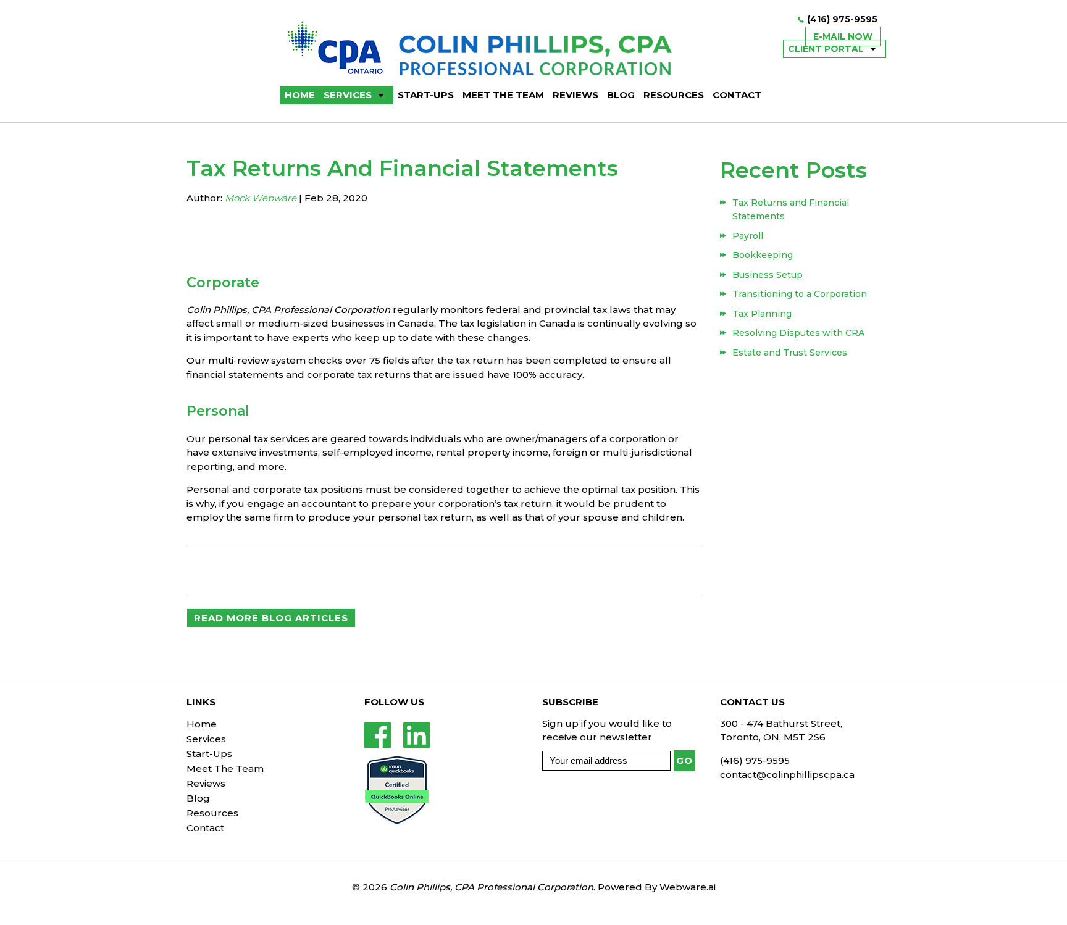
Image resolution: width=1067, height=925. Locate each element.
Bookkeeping (762, 255)
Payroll (747, 235)
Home (201, 724)
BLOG (621, 95)
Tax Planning (762, 313)
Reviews (575, 95)
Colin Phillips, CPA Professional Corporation (491, 887)
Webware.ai (687, 887)
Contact (737, 95)
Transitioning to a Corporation (799, 293)
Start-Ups (209, 754)
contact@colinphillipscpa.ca (787, 775)
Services (348, 95)
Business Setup (767, 274)
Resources (673, 95)
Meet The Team (503, 95)
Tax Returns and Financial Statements (790, 209)
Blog (198, 798)
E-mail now (842, 36)
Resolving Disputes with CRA (798, 332)
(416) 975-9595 (842, 19)
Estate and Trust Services (789, 352)
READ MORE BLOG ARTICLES (271, 618)
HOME (300, 95)
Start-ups (426, 95)
